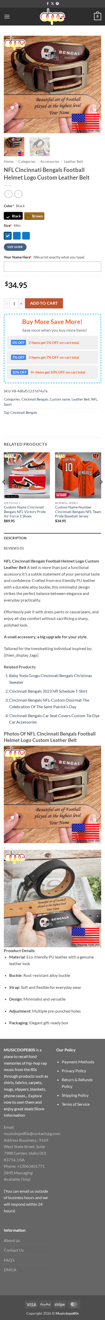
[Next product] (8, 194)
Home (9, 161)
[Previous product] (18, 194)
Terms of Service (76, 1104)
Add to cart (44, 303)
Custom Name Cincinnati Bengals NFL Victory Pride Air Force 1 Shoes (25, 511)
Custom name (60, 399)
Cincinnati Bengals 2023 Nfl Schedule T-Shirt (48, 691)
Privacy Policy (74, 1070)
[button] (7, 16)
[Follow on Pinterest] (57, 4)
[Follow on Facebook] (47, 4)
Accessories (49, 161)
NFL (94, 399)
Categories (26, 161)
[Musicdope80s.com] (52, 17)
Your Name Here (18, 257)
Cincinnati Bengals (34, 399)
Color (9, 206)
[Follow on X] (52, 4)
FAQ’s (9, 1259)
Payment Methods (78, 1061)
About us (12, 1240)
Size (8, 225)
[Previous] (12, 84)
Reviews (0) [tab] (14, 548)
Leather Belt (73, 161)
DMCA (10, 1269)
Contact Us (14, 1250)
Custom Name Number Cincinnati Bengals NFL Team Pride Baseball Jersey (78, 511)
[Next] (92, 84)
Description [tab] (15, 538)
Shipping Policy (75, 1095)
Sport (8, 404)
